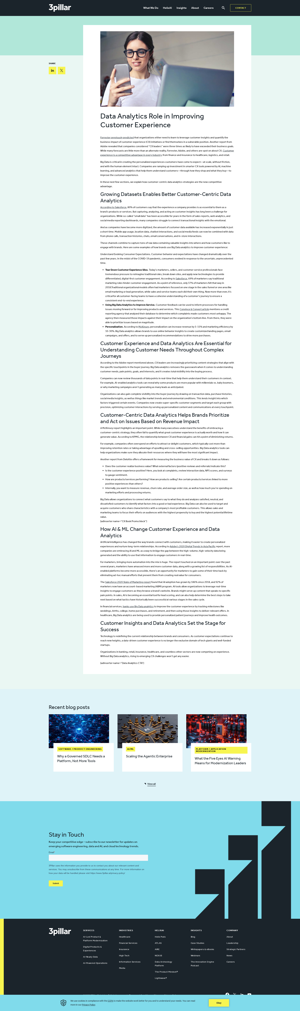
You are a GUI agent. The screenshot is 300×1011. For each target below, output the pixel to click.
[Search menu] (223, 8)
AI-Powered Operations (95, 963)
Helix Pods (160, 936)
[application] (150, 1003)
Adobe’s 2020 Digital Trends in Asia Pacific (192, 546)
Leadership (232, 943)
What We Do (150, 8)
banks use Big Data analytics (138, 606)
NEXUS (158, 955)
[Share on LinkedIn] (52, 70)
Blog (193, 936)
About (195, 8)
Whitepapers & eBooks (202, 949)
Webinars (195, 955)
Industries (126, 930)
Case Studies (197, 943)
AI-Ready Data (90, 956)
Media (122, 968)
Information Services (130, 961)
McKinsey (143, 326)
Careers (209, 8)
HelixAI (167, 8)
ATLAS (158, 943)
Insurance (124, 949)
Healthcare (124, 936)
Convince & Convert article (194, 309)
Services (88, 930)
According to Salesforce (113, 207)
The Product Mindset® (166, 972)
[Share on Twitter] (61, 70)
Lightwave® (161, 978)
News (229, 955)
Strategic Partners (236, 949)
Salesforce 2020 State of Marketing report (128, 582)
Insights (182, 8)
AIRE (157, 949)
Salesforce (181, 278)
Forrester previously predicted (117, 137)
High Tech (124, 955)
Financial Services (128, 943)
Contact (240, 8)
